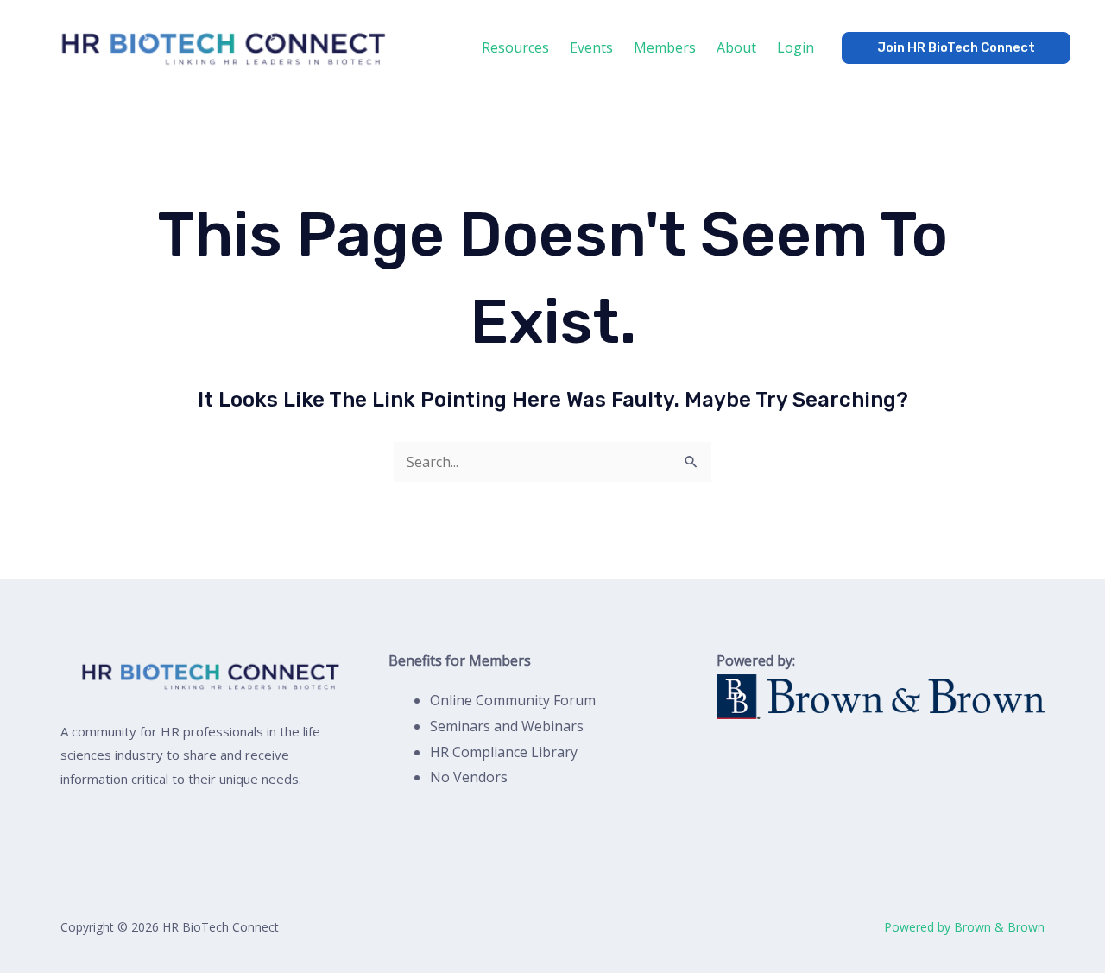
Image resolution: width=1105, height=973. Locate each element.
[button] (956, 48)
